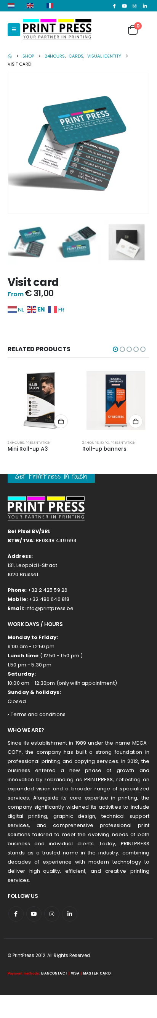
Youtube (34, 914)
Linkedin (69, 914)
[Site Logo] (57, 29)
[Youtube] (124, 5)
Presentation (38, 442)
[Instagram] (134, 5)
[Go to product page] (41, 400)
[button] (14, 29)
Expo (104, 442)
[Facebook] (114, 5)
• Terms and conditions (37, 714)
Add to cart (61, 421)
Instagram (51, 914)
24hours (16, 442)
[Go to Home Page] (10, 56)
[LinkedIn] (144, 5)
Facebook (16, 914)
